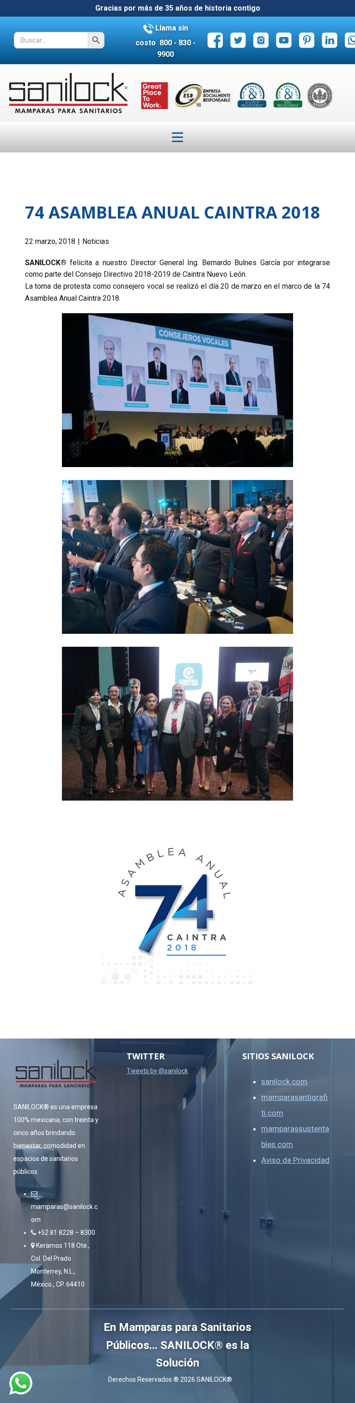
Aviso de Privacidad (295, 1160)
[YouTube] (284, 40)
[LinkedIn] (329, 40)
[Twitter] (238, 40)
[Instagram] (261, 40)
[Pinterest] (306, 40)
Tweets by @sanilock (157, 1071)
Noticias (95, 241)
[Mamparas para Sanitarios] (68, 93)
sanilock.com (284, 1081)
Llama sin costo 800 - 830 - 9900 (165, 41)
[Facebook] (215, 40)
